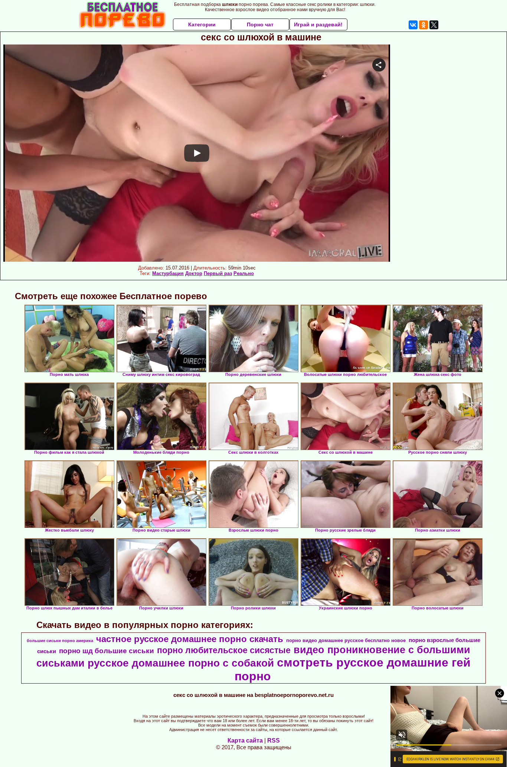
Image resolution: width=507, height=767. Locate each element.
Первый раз (218, 273)
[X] (433, 24)
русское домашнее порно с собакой (181, 663)
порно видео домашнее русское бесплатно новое (346, 640)
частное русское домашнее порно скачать (189, 639)
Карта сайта (245, 740)
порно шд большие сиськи (106, 651)
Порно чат (260, 24)
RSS (273, 740)
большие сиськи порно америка (60, 640)
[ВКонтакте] (413, 24)
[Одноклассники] (423, 24)
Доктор (193, 273)
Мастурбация (168, 273)
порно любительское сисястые (224, 650)
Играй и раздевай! (318, 24)
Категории (202, 24)
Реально (243, 273)
